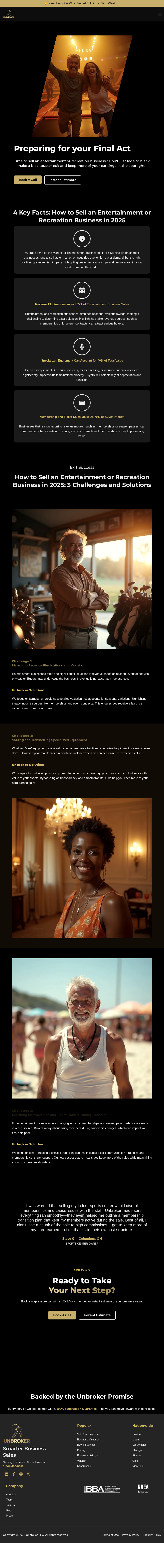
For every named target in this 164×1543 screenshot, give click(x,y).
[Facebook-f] (13, 1474)
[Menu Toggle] (160, 14)
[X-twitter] (28, 1474)
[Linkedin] (6, 1474)
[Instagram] (21, 1474)
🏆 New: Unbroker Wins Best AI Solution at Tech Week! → (82, 3)
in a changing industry (66, 1123)
